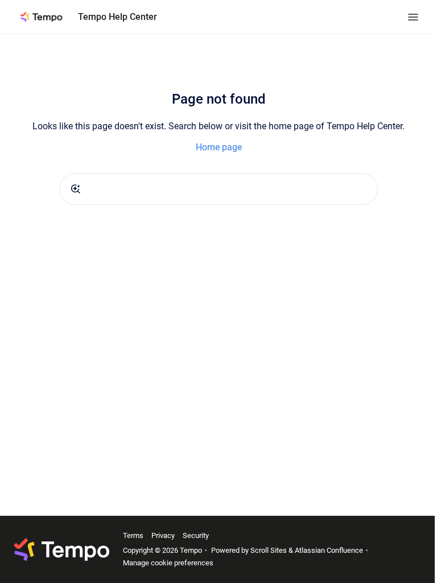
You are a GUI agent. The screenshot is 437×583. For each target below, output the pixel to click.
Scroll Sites (268, 550)
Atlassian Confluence (329, 550)
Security (196, 535)
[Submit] (76, 189)
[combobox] (218, 189)
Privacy (163, 535)
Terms (133, 535)
